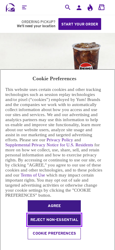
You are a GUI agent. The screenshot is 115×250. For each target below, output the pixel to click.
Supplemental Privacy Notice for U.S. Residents (49, 144)
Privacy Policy (60, 139)
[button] (24, 7)
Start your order (79, 24)
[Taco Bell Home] (10, 7)
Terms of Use (33, 175)
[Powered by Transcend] (2, 244)
